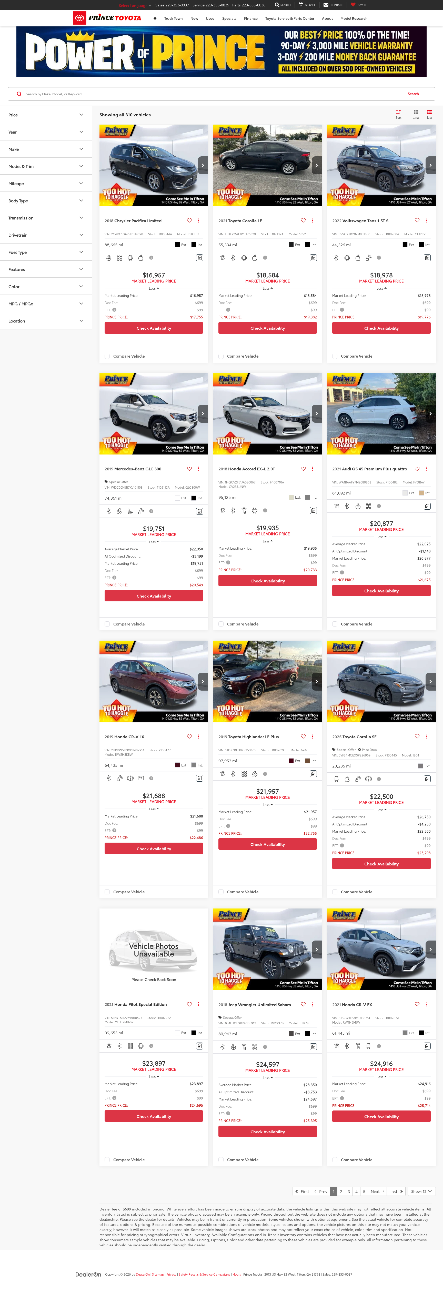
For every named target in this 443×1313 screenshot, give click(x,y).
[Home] (154, 18)
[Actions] (198, 220)
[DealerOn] (88, 1274)
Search (413, 94)
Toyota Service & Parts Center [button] (289, 18)
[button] (203, 165)
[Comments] (199, 257)
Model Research (354, 18)
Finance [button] (251, 18)
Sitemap (158, 1274)
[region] (154, 306)
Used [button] (210, 18)
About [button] (327, 18)
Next (377, 1191)
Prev (321, 1191)
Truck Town (173, 18)
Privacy (171, 1274)
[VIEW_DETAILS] (153, 949)
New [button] (194, 18)
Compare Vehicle (129, 356)
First (303, 1191)
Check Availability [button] (154, 328)
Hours (237, 1274)
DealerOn (143, 1274)
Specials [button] (229, 18)
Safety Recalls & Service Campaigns (204, 1274)
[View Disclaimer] (151, 257)
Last (394, 1191)
